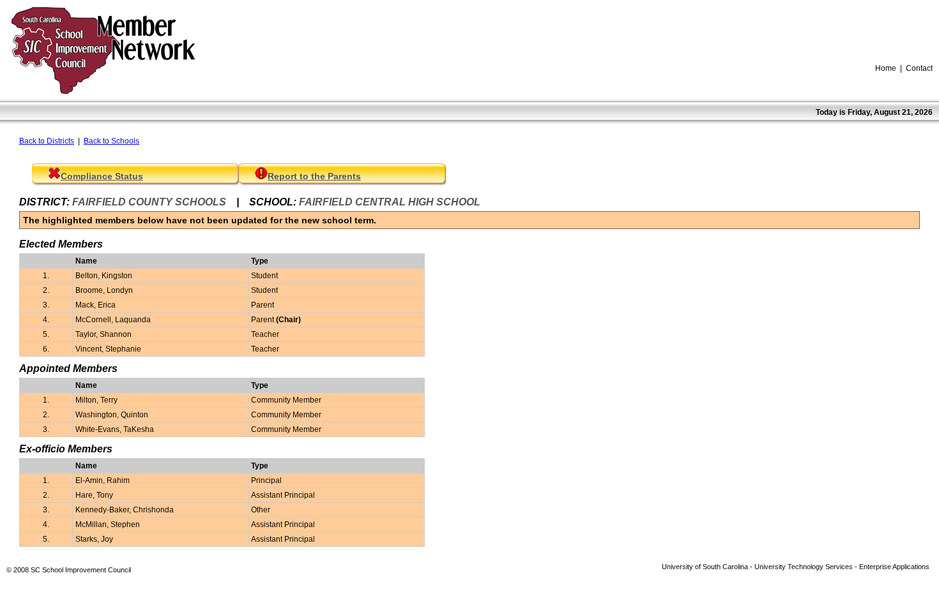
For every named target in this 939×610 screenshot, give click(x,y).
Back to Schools (111, 141)
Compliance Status (102, 176)
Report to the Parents (314, 176)
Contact (919, 68)
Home (885, 68)
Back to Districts (46, 141)
